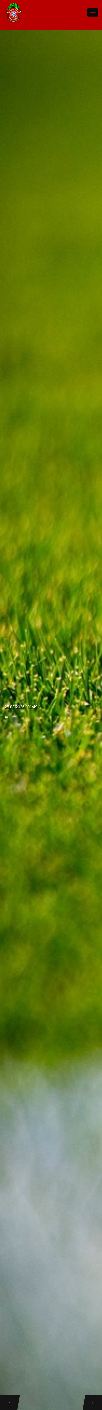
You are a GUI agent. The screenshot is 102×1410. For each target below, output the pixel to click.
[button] (8, 1402)
